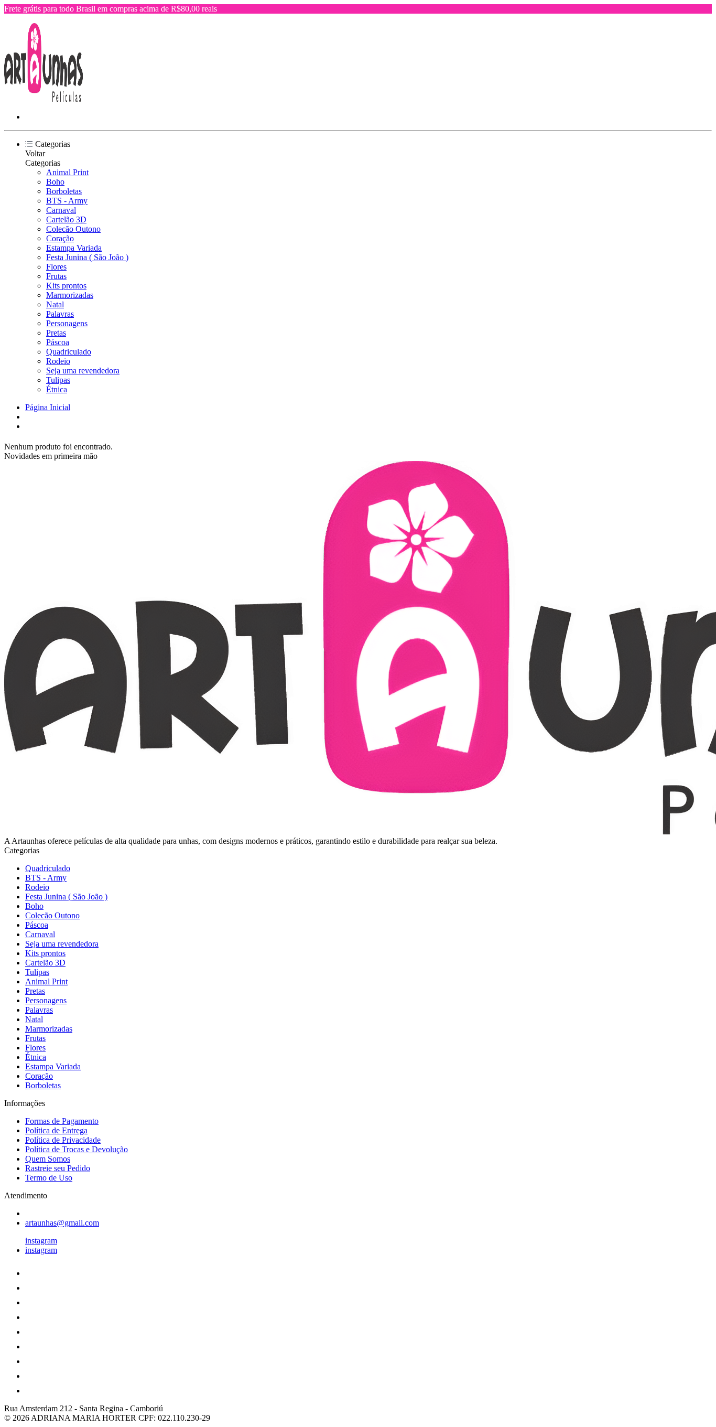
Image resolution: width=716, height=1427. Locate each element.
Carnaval (61, 210)
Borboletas (64, 191)
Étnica (56, 389)
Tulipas (58, 379)
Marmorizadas (69, 295)
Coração (60, 238)
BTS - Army (67, 200)
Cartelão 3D (66, 219)
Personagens (67, 323)
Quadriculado (68, 351)
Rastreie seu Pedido (57, 1168)
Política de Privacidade (63, 1139)
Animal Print (67, 172)
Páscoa (57, 342)
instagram (41, 1240)
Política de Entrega (56, 1130)
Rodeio (58, 361)
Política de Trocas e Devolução (76, 1149)
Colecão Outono (73, 228)
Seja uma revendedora (83, 370)
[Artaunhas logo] (43, 98)
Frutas (56, 276)
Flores (56, 266)
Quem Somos (47, 1158)
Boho (55, 181)
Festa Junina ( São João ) (87, 257)
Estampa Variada (74, 247)
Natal (55, 304)
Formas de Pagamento (62, 1121)
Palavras (60, 313)
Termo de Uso (48, 1177)
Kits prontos (66, 285)
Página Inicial (47, 407)
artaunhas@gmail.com (62, 1222)
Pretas (56, 332)
